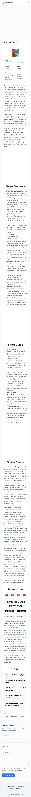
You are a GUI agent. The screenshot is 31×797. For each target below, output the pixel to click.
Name (5, 735)
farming (14, 716)
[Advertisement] (15, 21)
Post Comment (8, 775)
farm (6, 716)
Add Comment (8, 752)
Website (5, 746)
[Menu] (28, 2)
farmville (22, 716)
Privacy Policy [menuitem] (11, 786)
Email (5, 741)
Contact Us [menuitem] (20, 786)
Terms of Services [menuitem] (15, 788)
